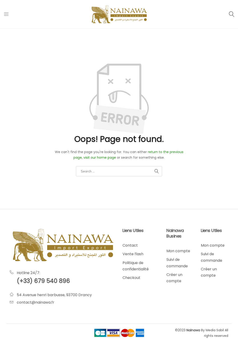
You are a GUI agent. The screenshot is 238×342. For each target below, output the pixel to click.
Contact (130, 245)
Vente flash (132, 254)
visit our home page (99, 157)
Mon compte (178, 251)
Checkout (131, 277)
